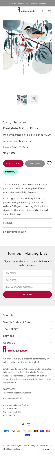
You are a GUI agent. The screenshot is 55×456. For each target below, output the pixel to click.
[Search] (43, 11)
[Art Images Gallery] (27, 11)
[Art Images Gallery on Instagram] (28, 425)
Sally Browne (14, 122)
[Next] (47, 45)
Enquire (35, 163)
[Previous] (8, 45)
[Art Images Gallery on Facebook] (23, 425)
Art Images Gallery (20, 445)
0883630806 (9, 389)
